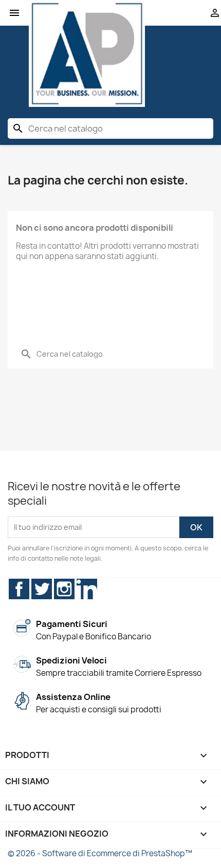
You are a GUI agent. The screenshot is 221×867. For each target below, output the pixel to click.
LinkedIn (87, 589)
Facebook (19, 589)
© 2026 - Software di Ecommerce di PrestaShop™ (100, 853)
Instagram (64, 589)
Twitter (41, 589)
